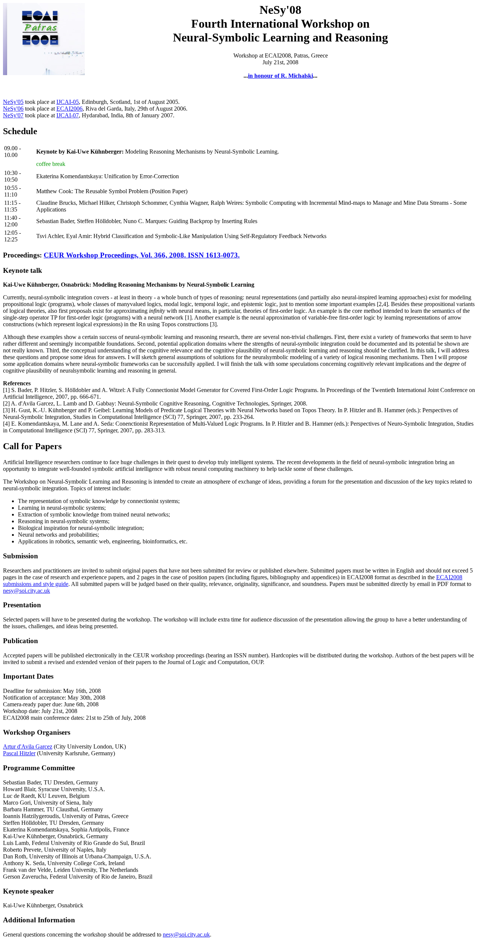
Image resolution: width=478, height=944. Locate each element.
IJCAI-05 (67, 102)
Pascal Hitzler (19, 753)
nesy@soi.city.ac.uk (26, 590)
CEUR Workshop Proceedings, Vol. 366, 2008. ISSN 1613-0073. (142, 255)
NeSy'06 (13, 108)
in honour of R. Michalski (280, 76)
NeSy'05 (13, 102)
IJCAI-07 (67, 115)
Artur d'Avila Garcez (27, 746)
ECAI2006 (69, 108)
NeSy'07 (13, 115)
